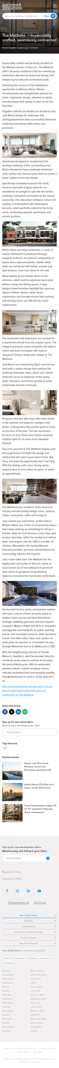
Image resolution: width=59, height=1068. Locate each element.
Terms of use (23, 1051)
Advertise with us (26, 1048)
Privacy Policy (46, 1048)
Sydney (6, 971)
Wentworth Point (39, 975)
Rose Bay (35, 1003)
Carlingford (36, 1027)
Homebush (7, 983)
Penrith (5, 991)
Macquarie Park (38, 999)
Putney (5, 987)
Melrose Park (37, 1011)
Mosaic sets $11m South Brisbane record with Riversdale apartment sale (37, 766)
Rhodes (6, 1023)
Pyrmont (6, 1031)
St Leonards (8, 975)
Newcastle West (38, 1019)
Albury (34, 983)
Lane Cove (36, 1007)
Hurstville (35, 991)
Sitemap (37, 1051)
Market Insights (9, 47)
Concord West (38, 995)
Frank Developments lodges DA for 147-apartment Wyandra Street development (40, 809)
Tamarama (7, 999)
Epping (34, 1031)
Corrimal (6, 1007)
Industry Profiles (12, 878)
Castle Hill (36, 979)
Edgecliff (35, 1015)
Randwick (6, 1019)
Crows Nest (36, 987)
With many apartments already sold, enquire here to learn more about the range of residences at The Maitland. (27, 690)
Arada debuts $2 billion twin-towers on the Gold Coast (39, 786)
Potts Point (7, 1003)
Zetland (6, 1015)
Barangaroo (8, 1011)
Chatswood (7, 979)
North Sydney (37, 971)
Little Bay (6, 995)
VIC (5, 748)
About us (9, 1048)
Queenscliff (7, 1027)
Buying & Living (11, 871)
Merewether (37, 1023)
